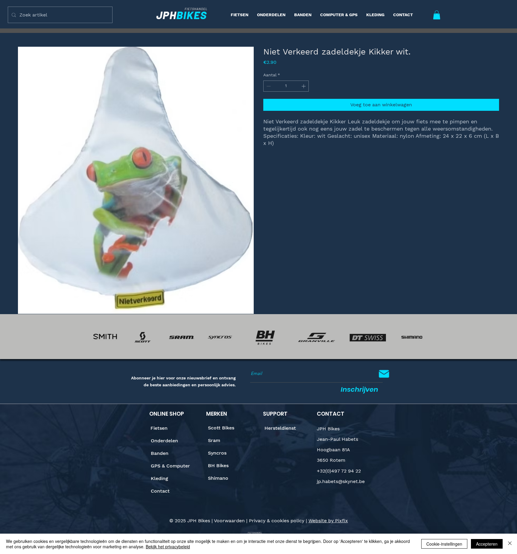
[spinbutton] (286, 86)
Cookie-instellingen (444, 544)
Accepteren (487, 544)
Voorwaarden (229, 520)
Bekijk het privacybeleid (168, 547)
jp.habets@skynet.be (341, 481)
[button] (436, 14)
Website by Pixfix (328, 520)
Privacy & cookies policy (276, 520)
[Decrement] (268, 86)
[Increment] (304, 86)
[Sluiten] (509, 543)
